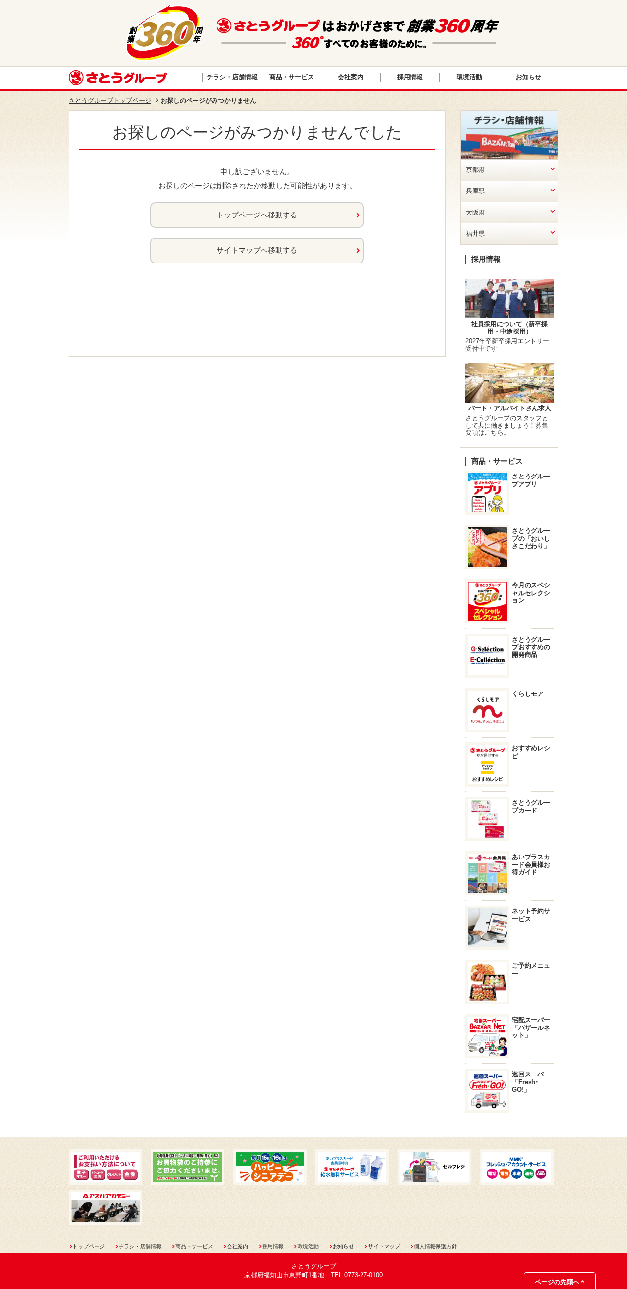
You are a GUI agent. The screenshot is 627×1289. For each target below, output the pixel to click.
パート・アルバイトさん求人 (509, 408)
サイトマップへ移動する (257, 250)
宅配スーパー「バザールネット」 (531, 1027)
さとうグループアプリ (531, 480)
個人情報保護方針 (435, 1246)
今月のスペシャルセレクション (531, 592)
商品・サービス (291, 77)
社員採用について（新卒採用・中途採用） (509, 328)
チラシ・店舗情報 (232, 77)
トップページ (88, 1246)
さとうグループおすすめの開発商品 (531, 647)
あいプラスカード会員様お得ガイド (531, 864)
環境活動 (469, 77)
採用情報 (410, 77)
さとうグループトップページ (110, 100)
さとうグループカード (531, 806)
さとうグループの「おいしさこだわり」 (531, 538)
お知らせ (528, 77)
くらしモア (528, 694)
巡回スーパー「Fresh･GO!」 (531, 1082)
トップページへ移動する (257, 215)
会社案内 (350, 77)
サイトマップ (384, 1246)
